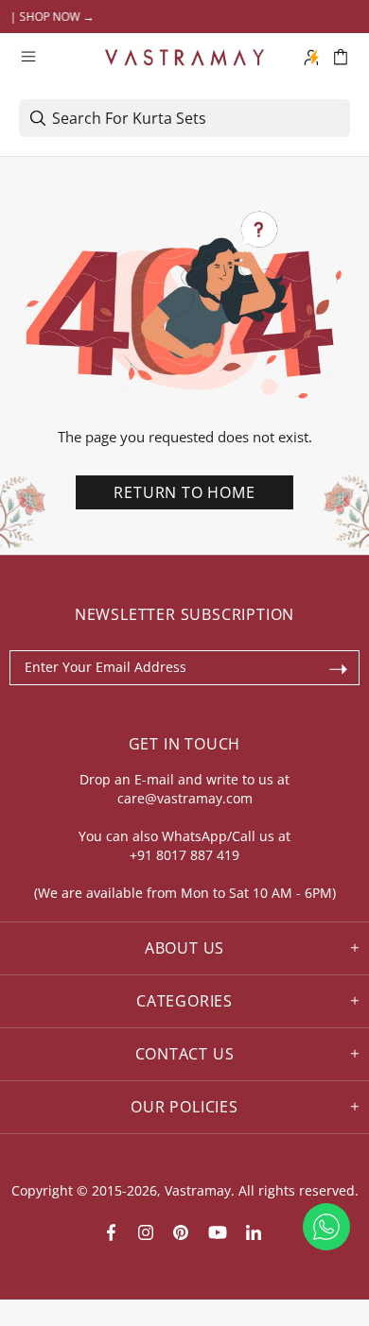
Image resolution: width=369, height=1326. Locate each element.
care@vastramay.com (185, 798)
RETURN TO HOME (184, 492)
